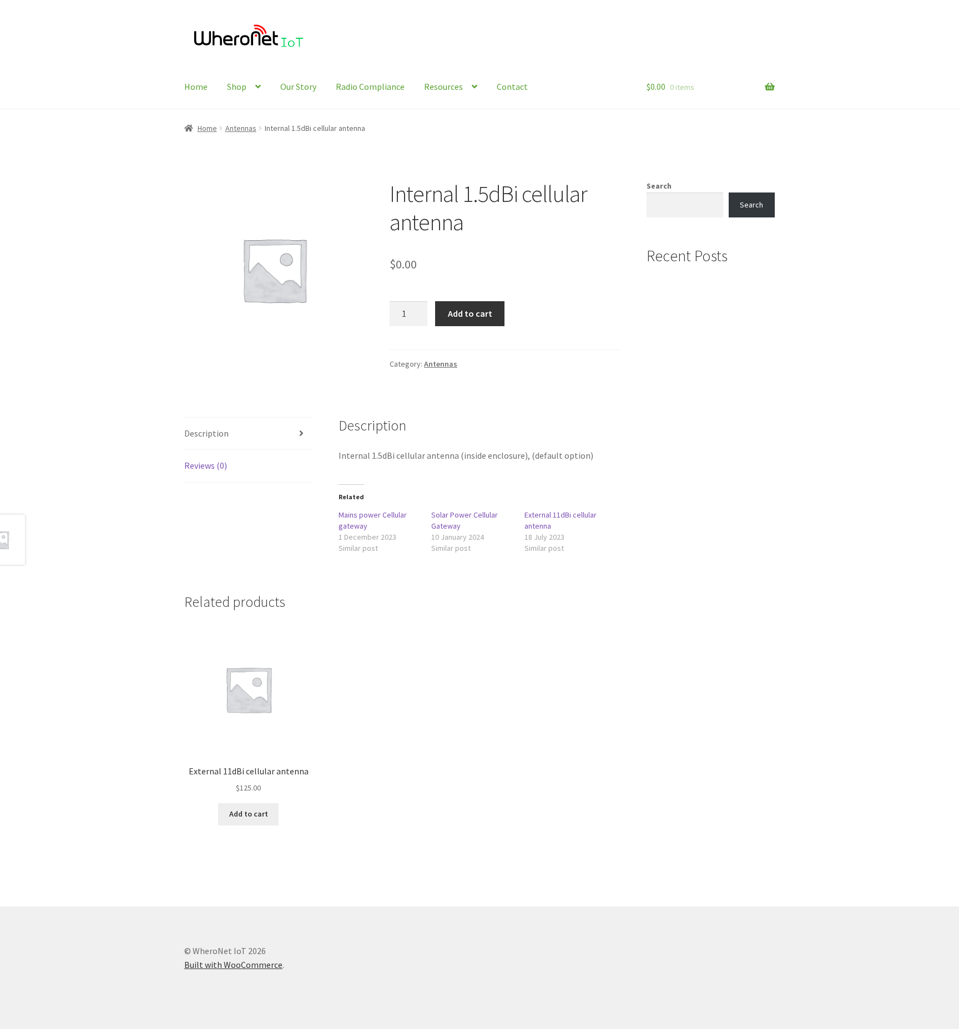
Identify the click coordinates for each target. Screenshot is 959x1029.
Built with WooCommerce (233, 964)
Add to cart (470, 313)
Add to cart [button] (248, 814)
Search (659, 186)
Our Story (298, 86)
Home (196, 86)
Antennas (240, 128)
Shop (236, 86)
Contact (512, 86)
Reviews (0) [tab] (205, 465)
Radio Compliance (370, 86)
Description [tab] (206, 433)
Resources (443, 86)
